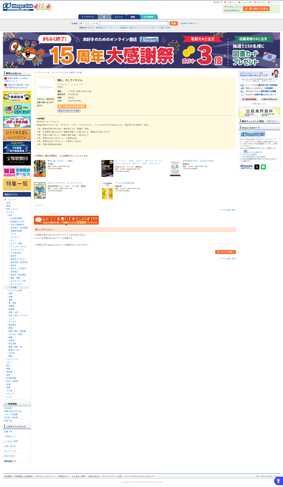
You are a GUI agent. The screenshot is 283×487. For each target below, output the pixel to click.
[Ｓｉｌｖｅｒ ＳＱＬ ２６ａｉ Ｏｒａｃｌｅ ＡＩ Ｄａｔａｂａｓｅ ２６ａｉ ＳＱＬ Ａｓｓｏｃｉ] (107, 175)
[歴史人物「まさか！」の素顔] (40, 175)
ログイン (238, 7)
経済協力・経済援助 (19, 228)
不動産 (11, 306)
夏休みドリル (134, 28)
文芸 (8, 203)
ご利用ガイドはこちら (268, 81)
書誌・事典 (15, 278)
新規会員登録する (233, 10)
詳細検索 (184, 23)
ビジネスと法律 (15, 290)
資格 (10, 356)
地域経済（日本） (18, 221)
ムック (9, 397)
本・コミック (10, 199)
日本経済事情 (16, 218)
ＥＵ (12, 240)
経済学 (13, 256)
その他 (13, 287)
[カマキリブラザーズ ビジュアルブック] (40, 198)
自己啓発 (12, 343)
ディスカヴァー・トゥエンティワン (70, 84)
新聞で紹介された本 (13, 411)
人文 (8, 362)
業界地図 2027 (101, 28)
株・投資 (12, 303)
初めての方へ (10, 456)
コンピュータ (12, 359)
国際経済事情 (16, 231)
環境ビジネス (14, 350)
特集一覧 (8, 421)
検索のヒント (194, 23)
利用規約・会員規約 (23, 476)
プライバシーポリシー (44, 476)
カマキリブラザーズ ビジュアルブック (65, 183)
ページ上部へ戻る (228, 210)
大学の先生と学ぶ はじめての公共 (198, 161)
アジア (13, 234)
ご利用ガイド (231, 2)
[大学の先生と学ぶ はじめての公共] (175, 175)
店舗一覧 (219, 2)
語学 (8, 375)
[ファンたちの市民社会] (107, 198)
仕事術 (11, 340)
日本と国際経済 (17, 225)
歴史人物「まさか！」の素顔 (60, 161)
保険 (10, 300)
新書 (8, 387)
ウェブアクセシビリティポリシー (139, 476)
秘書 (10, 337)
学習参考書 (11, 378)
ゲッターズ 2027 (148, 28)
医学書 (9, 372)
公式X (119, 476)
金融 (10, 297)
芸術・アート (12, 209)
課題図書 (123, 28)
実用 (8, 206)
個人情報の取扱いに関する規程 (254, 157)
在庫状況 (41, 99)
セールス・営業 (15, 334)
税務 (10, 293)
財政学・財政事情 (18, 275)
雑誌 (133, 17)
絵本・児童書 (12, 381)
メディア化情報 (11, 414)
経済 (10, 215)
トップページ (88, 17)
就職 (10, 328)
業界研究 (12, 325)
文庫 (8, 384)
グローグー (113, 28)
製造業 (11, 309)
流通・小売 (13, 312)
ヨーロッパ (15, 237)
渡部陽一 (60, 87)
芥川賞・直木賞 (11, 417)
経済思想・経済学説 (19, 262)
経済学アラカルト (18, 259)
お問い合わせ (261, 2)
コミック (118, 17)
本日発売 (8, 408)
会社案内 (8, 476)
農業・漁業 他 (15, 347)
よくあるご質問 (246, 2)
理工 (8, 365)
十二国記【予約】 (164, 28)
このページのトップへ (268, 476)
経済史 (13, 265)
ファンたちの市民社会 (124, 183)
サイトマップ (275, 2)
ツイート (38, 205)
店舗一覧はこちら (259, 104)
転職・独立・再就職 (17, 331)
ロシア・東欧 (16, 243)
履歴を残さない (273, 121)
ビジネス (10, 212)
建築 (8, 368)
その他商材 (148, 17)
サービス (12, 322)
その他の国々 (16, 253)
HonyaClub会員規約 (250, 154)
